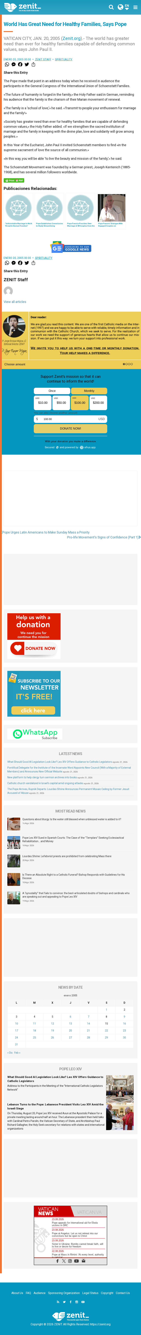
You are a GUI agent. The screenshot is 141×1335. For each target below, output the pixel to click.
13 (70, 1023)
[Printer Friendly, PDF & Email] (14, 180)
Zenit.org (72, 38)
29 (106, 1037)
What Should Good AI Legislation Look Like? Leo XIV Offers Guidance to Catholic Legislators (59, 761)
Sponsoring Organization (64, 1293)
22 (106, 1030)
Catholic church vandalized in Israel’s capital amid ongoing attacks (45, 783)
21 (88, 1030)
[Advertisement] (70, 502)
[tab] (52, 1211)
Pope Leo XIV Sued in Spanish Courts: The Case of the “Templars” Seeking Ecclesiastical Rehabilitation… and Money (73, 839)
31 (16, 1044)
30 (124, 1037)
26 (52, 1037)
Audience (40, 1293)
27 (70, 1037)
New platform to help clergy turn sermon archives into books (42, 777)
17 (16, 1030)
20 (70, 1030)
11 (34, 1023)
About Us (17, 1293)
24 (16, 1037)
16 (124, 1023)
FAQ (28, 1293)
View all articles (15, 302)
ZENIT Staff (43, 59)
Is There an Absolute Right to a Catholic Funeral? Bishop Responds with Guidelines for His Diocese (73, 876)
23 (124, 1030)
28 (88, 1037)
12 (52, 1023)
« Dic (10, 1052)
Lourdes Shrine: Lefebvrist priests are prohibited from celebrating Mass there (66, 856)
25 (34, 1037)
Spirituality (64, 59)
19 (52, 1030)
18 (34, 1030)
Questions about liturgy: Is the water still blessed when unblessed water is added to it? (71, 819)
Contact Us (123, 1293)
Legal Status (90, 1293)
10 (16, 1023)
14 (88, 1023)
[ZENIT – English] (39, 7)
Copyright (107, 1293)
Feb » (17, 1052)
